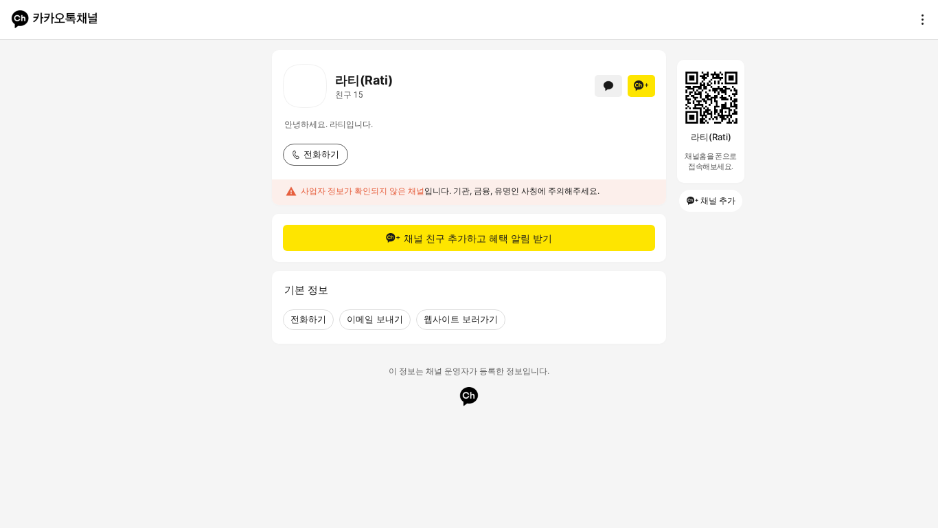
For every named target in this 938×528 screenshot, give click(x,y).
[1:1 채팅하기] (608, 86)
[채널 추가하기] (641, 86)
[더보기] (919, 19)
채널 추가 (717, 200)
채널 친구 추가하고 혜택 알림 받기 (478, 238)
